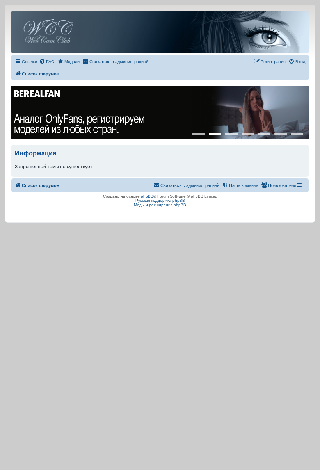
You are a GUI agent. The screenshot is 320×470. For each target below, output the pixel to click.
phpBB (147, 196)
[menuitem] (47, 61)
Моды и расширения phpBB (160, 205)
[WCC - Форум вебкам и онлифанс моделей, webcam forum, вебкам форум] (160, 32)
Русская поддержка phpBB (160, 200)
